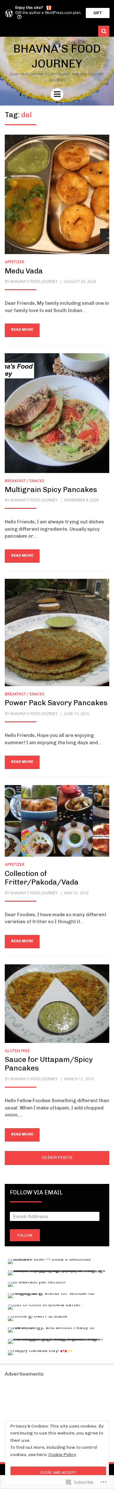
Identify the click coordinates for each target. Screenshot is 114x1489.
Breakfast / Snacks (24, 480)
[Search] (103, 31)
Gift (97, 12)
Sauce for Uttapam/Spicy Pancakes (49, 1064)
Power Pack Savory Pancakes (56, 702)
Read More (22, 329)
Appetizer (14, 262)
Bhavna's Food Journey (34, 281)
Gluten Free (17, 1050)
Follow (24, 1235)
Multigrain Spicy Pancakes (51, 489)
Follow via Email (36, 1192)
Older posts (57, 1157)
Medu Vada (24, 270)
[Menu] (57, 94)
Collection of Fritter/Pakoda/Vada (42, 878)
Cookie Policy (62, 1454)
